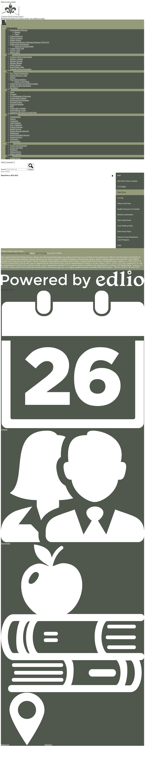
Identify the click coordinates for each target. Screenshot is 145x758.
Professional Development (19, 100)
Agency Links (15, 50)
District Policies (15, 40)
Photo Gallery (15, 53)
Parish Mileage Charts (18, 110)
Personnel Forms (16, 102)
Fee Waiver (14, 88)
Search (3, 169)
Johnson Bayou (15, 152)
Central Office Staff (17, 48)
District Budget (15, 65)
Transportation (15, 141)
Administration (15, 117)
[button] (11, 28)
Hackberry (14, 150)
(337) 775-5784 (41, 253)
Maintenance (14, 133)
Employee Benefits (17, 104)
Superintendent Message (18, 30)
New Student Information (19, 74)
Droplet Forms (15, 158)
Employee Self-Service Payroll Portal (23, 112)
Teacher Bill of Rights (18, 108)
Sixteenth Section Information (20, 69)
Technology (14, 139)
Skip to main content (8, 2)
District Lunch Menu (21, 82)
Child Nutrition (15, 123)
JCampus (13, 94)
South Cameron (15, 154)
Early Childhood (16, 125)
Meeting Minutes (16, 63)
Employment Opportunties (19, 44)
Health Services (15, 129)
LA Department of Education (20, 96)
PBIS (12, 106)
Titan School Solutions (18, 80)
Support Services (16, 137)
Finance (13, 119)
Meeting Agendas (16, 61)
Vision (16, 34)
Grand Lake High (16, 148)
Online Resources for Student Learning (24, 84)
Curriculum (14, 121)
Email (12, 92)
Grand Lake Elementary (18, 146)
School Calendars (16, 38)
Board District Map (17, 67)
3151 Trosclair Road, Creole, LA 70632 (15, 253)
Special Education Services (19, 135)
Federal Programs (16, 127)
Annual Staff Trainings (18, 98)
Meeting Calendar (16, 59)
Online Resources (16, 36)
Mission (17, 32)
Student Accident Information (20, 86)
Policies (13, 78)
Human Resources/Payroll (19, 131)
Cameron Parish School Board (21, 57)
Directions (48, 745)
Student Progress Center (18, 76)
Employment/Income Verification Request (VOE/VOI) (29, 42)
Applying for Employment (23, 46)
